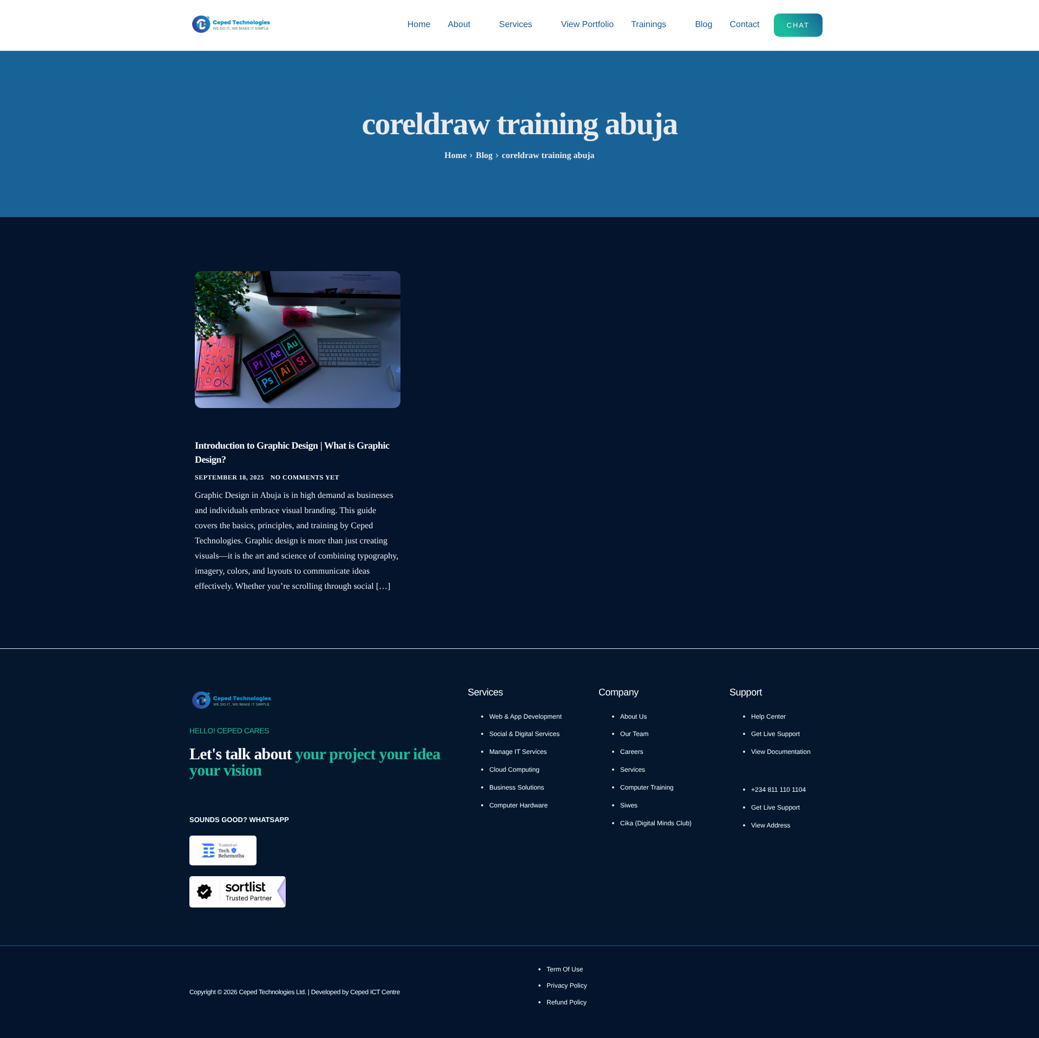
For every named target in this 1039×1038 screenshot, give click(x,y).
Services (515, 24)
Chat (798, 25)
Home (419, 24)
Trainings (648, 24)
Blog (703, 24)
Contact (744, 24)
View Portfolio (587, 24)
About (459, 24)
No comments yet (305, 477)
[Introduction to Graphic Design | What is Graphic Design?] (297, 339)
